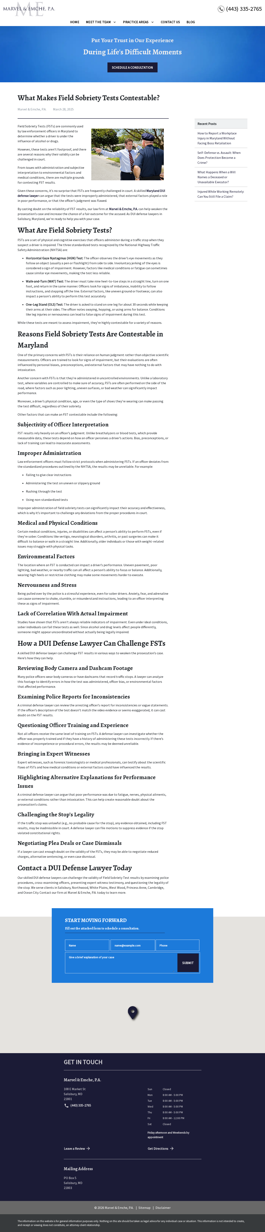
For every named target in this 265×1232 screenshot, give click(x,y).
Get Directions (158, 1148)
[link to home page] (29, 9)
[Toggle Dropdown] (114, 21)
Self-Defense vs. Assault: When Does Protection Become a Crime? (219, 158)
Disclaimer (163, 1208)
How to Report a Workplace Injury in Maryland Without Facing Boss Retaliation (217, 138)
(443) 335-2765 (80, 1105)
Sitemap (145, 1208)
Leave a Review (74, 1148)
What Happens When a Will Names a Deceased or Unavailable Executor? (217, 177)
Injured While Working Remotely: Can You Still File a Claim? (221, 194)
